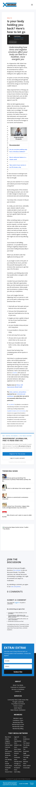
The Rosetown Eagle (26, 751)
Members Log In (18, 718)
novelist (15, 372)
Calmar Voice (8, 745)
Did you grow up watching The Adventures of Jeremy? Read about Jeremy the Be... (16, 479)
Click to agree (23, 783)
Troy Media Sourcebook (18, 704)
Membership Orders (18, 726)
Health (9, 18)
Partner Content (18, 706)
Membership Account (18, 724)
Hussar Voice (8, 772)
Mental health (18, 387)
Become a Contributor (18, 689)
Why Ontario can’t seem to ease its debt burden (17, 515)
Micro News (17, 749)
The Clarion (26, 743)
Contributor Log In (18, 720)
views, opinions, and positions (17, 392)
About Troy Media (18, 685)
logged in (17, 602)
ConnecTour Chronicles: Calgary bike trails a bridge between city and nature (15, 507)
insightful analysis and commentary (16, 411)
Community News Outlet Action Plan (18, 700)
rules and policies (16, 586)
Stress (18, 385)
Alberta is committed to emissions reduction (15, 498)
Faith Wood (17, 36)
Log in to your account (17, 458)
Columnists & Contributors (18, 687)
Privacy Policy (32, 783)
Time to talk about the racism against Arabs (16, 489)
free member (17, 570)
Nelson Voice (17, 751)
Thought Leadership (18, 702)
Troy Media (11, 404)
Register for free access (17, 454)
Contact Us (18, 691)
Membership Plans (18, 722)
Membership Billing (18, 728)
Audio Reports (18, 708)
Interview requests (19, 37)
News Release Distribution (17, 710)
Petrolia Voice (18, 761)
